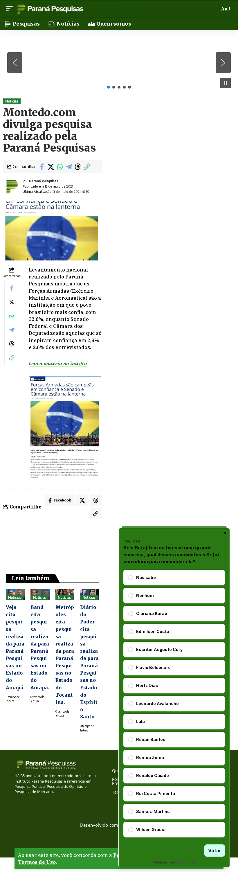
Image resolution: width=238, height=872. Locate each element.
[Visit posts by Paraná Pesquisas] (11, 186)
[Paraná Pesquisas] (50, 9)
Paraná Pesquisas (43, 181)
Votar (214, 850)
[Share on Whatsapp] (60, 166)
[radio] (130, 577)
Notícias (11, 101)
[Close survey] (225, 532)
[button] (11, 9)
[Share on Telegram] (69, 166)
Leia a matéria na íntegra (58, 363)
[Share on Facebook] (42, 166)
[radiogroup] (174, 703)
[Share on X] (51, 166)
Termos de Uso (37, 862)
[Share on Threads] (78, 166)
